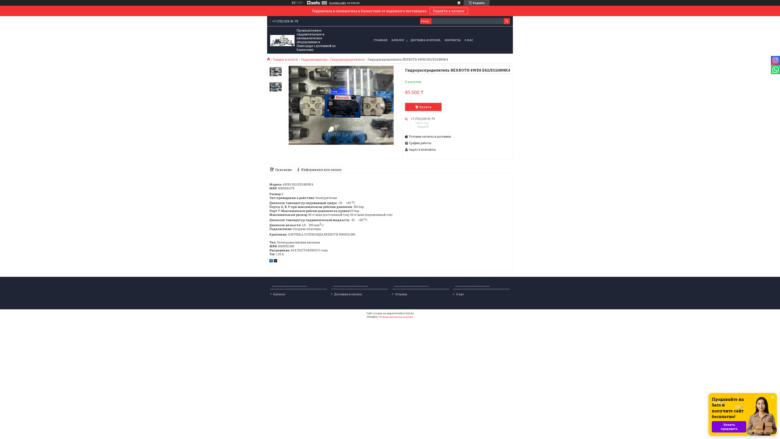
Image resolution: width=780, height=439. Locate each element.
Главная (380, 40)
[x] (275, 261)
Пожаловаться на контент (396, 316)
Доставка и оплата (426, 40)
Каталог (398, 40)
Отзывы (401, 294)
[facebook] (271, 261)
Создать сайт (337, 2)
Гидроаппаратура (314, 59)
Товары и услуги (285, 59)
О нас (469, 40)
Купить (425, 107)
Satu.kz (409, 313)
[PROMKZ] (282, 40)
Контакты (452, 40)
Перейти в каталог (449, 11)
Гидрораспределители (347, 59)
